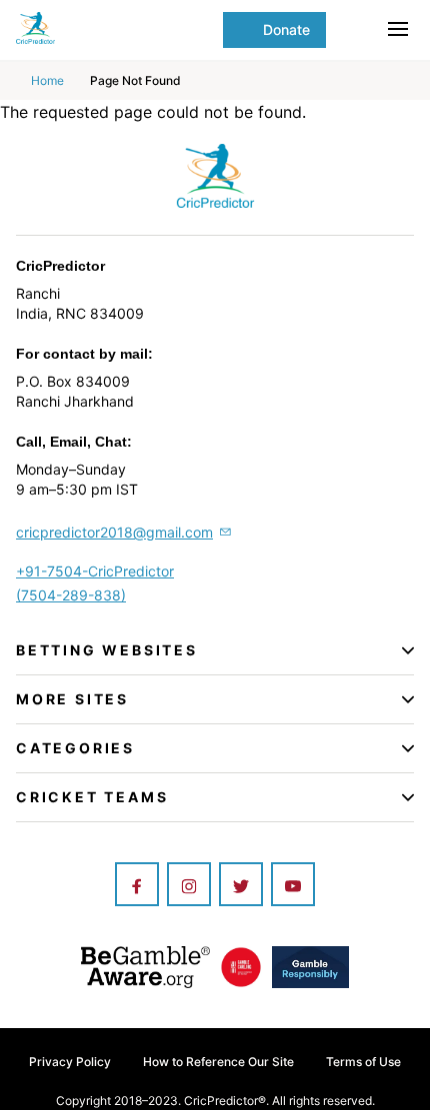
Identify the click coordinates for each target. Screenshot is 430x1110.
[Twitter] (241, 886)
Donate (286, 29)
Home (47, 80)
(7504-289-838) (71, 594)
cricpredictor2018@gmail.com (114, 532)
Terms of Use (363, 1061)
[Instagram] (189, 886)
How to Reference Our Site (218, 1061)
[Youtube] (293, 886)
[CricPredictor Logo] (115, 28)
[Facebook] (137, 886)
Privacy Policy (70, 1061)
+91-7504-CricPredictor (95, 570)
